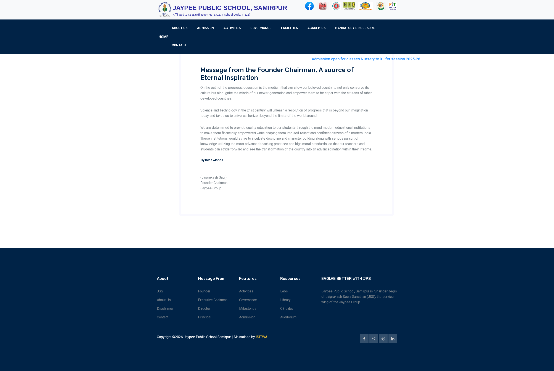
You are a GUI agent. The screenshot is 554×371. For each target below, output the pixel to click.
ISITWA (261, 337)
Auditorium (288, 317)
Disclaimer (165, 308)
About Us (164, 300)
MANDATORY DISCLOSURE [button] (355, 28)
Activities (246, 291)
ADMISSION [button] (205, 28)
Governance (248, 300)
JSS (160, 291)
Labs (284, 291)
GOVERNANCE (260, 28)
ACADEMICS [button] (316, 28)
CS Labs (286, 308)
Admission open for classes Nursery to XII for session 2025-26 (358, 59)
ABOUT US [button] (179, 28)
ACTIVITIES (232, 28)
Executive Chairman (212, 300)
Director (204, 308)
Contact (162, 317)
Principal (204, 317)
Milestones (247, 308)
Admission (247, 317)
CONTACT (179, 45)
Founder (204, 291)
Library (285, 300)
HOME (163, 37)
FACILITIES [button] (289, 28)
